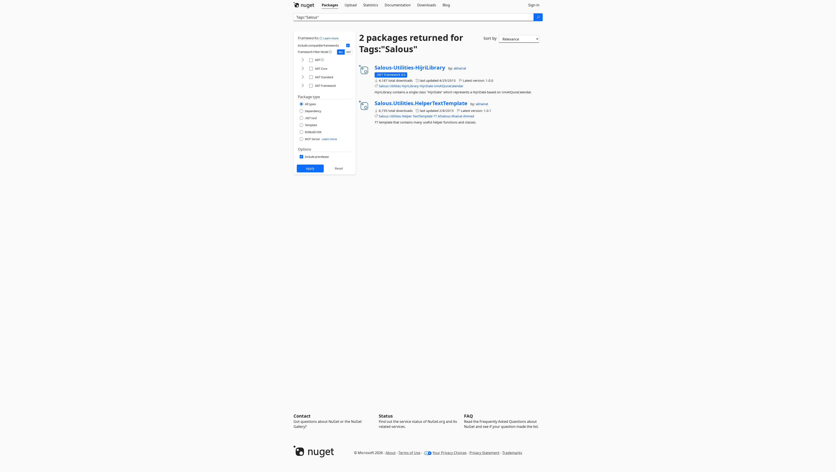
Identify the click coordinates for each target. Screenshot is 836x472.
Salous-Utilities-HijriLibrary (410, 67)
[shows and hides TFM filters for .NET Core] (303, 68)
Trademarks (512, 452)
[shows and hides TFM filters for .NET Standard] (303, 77)
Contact (302, 416)
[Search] (538, 17)
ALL (341, 52)
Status (386, 416)
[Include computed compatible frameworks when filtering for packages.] (347, 45)
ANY (348, 52)
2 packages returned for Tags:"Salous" (411, 43)
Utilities (395, 86)
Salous (384, 86)
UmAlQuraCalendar (448, 86)
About (391, 452)
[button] (321, 38)
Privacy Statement (484, 452)
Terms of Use (409, 452)
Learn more (330, 38)
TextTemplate (423, 116)
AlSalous (444, 116)
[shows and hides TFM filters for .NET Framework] (303, 86)
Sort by (490, 38)
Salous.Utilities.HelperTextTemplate (421, 103)
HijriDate (426, 86)
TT (435, 116)
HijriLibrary (410, 86)
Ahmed (468, 116)
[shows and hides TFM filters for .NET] (303, 60)
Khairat (457, 116)
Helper (407, 116)
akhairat (460, 68)
